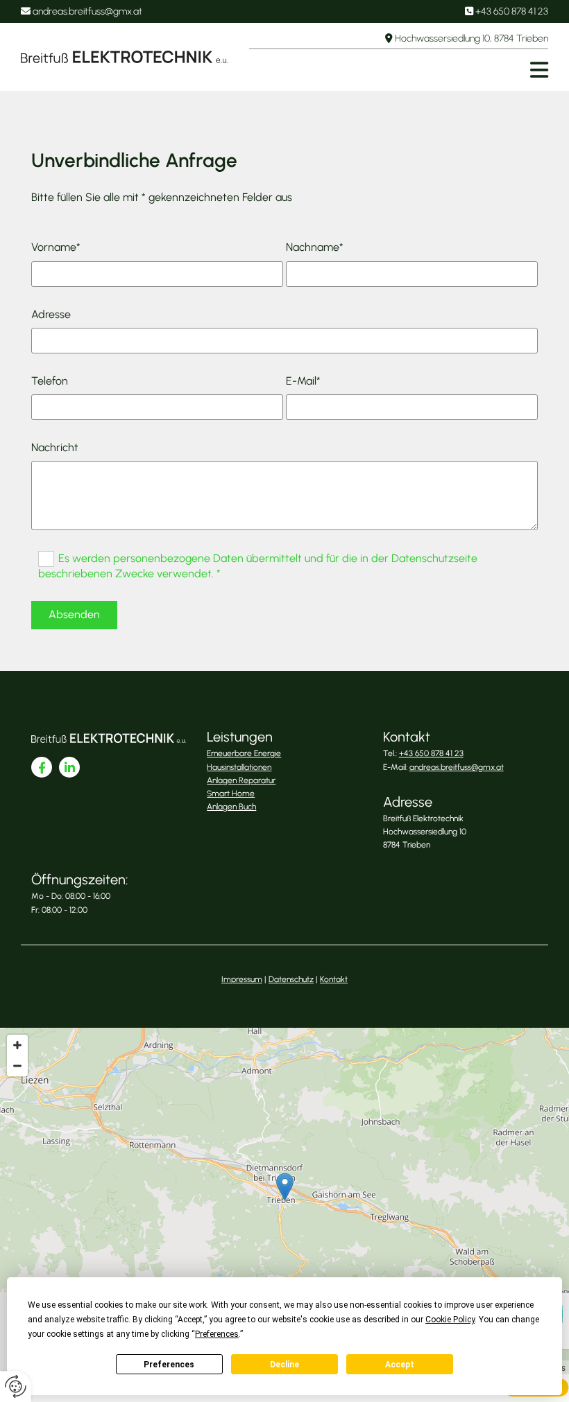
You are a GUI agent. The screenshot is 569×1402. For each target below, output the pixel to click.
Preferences (169, 1364)
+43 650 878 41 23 (511, 11)
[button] (398, 70)
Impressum (241, 979)
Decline (284, 1364)
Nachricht (54, 447)
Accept (399, 1364)
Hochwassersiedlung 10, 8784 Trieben (471, 38)
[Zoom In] (17, 1045)
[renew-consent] (15, 1386)
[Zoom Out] (17, 1065)
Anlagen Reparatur (241, 780)
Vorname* (55, 247)
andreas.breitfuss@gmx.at (87, 11)
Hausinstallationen (239, 767)
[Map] (284, 1201)
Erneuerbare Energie (244, 753)
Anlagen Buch (231, 807)
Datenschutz (291, 979)
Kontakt (334, 979)
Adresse (51, 314)
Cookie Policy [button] (450, 1319)
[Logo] (124, 57)
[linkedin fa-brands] (69, 767)
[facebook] (41, 767)
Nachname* (314, 247)
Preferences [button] (217, 1334)
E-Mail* (303, 380)
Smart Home (231, 793)
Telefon (49, 380)
